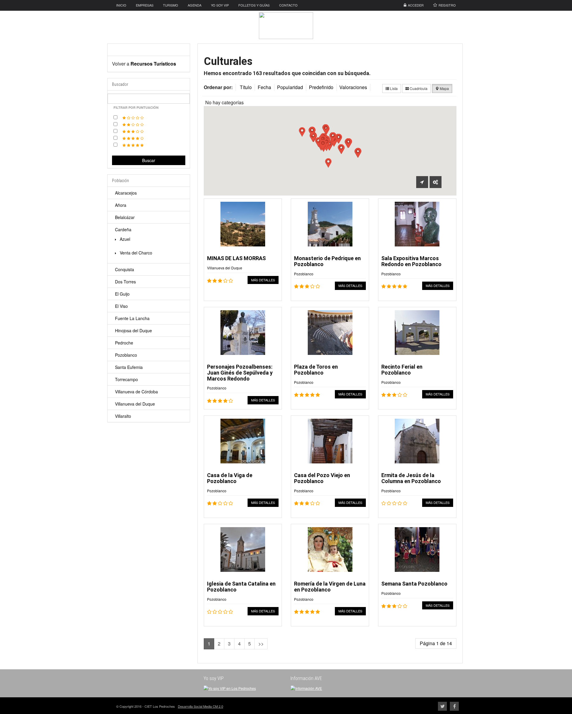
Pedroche (124, 343)
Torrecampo (126, 379)
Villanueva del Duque (135, 404)
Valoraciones (353, 87)
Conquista (124, 269)
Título (246, 87)
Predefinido (321, 87)
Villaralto (123, 416)
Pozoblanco (126, 355)
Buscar (148, 160)
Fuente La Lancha (132, 318)
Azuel (124, 239)
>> (261, 643)
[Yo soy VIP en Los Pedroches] (229, 687)
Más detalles (263, 279)
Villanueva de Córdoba (136, 392)
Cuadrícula (418, 88)
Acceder (416, 5)
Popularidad (290, 87)
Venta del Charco (135, 253)
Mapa (444, 88)
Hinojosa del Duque (133, 330)
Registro (447, 5)
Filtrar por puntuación (136, 107)
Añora (120, 205)
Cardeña (123, 229)
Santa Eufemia (129, 367)
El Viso (121, 306)
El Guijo (122, 294)
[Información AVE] (306, 687)
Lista (393, 88)
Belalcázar (125, 217)
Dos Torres (125, 282)
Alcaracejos (126, 193)
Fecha (264, 87)
